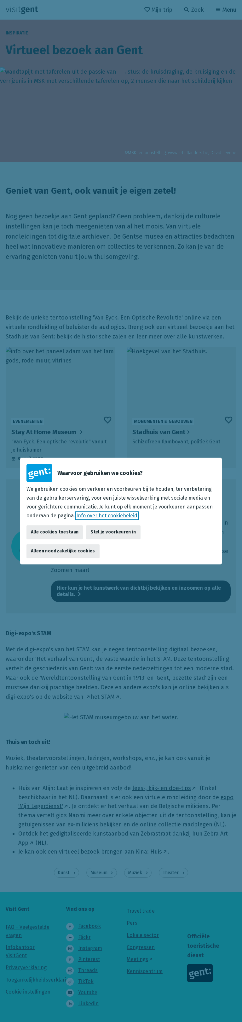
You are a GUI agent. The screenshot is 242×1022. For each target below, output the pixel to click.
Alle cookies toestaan (54, 532)
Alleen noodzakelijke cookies (63, 551)
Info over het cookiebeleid (106, 516)
